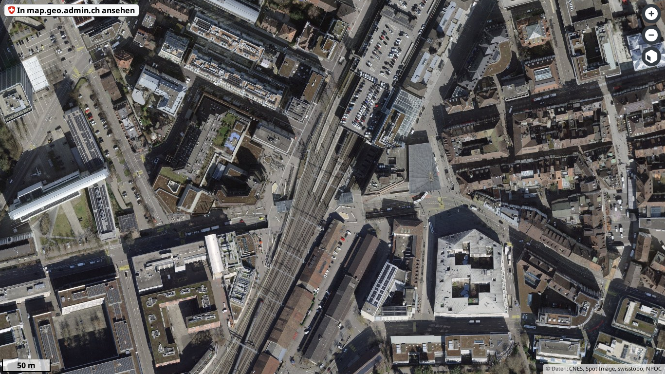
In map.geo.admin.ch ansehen (76, 10)
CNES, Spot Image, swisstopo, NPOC (615, 368)
